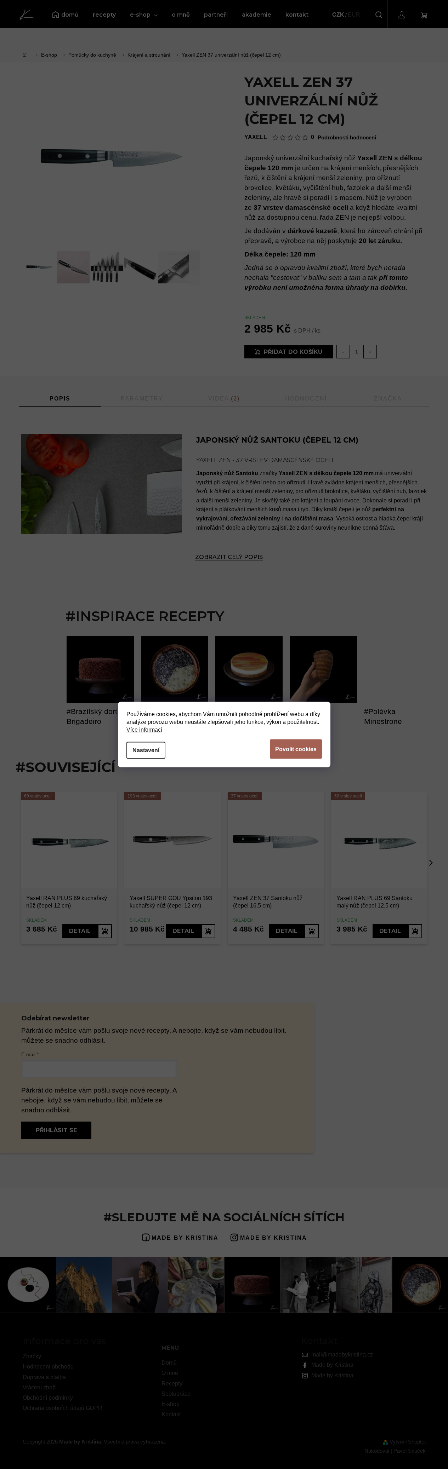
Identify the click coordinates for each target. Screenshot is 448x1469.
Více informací (144, 730)
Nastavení (145, 750)
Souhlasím (296, 749)
